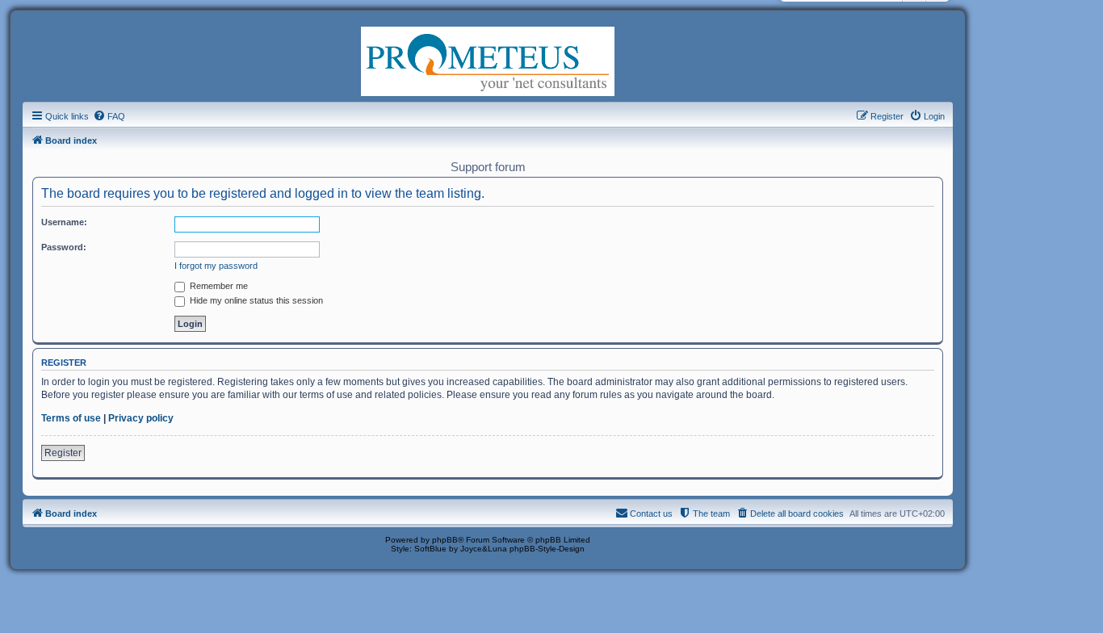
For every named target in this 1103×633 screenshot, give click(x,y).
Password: (63, 247)
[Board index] (487, 60)
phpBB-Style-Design (547, 548)
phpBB (445, 539)
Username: (64, 222)
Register (63, 453)
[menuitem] (109, 116)
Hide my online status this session (255, 300)
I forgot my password (216, 265)
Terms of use (71, 418)
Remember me (217, 286)
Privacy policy (141, 418)
